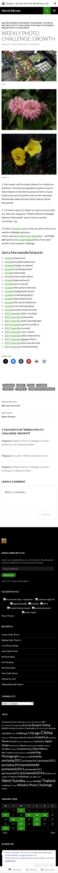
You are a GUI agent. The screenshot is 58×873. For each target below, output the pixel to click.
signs (39, 777)
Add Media (26, 239)
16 (13, 819)
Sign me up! (8, 575)
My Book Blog (8, 656)
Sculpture (13, 776)
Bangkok (37, 725)
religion (5, 777)
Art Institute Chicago (9, 725)
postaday (36, 25)
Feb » (53, 832)
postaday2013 (46, 760)
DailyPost (41, 737)
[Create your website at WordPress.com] (29, 3)
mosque (14, 749)
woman (4, 789)
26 (37, 823)
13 (44, 815)
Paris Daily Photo (10, 673)
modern (6, 748)
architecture (37, 722)
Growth (9, 258)
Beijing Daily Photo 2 (11, 640)
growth (8, 389)
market (47, 746)
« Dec (5, 832)
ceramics (7, 733)
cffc (13, 734)
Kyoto (23, 745)
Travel (14, 785)
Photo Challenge (20, 25)
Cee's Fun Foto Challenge (45, 728)
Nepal (30, 749)
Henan (19, 742)
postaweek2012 (33, 769)
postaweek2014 (32, 773)
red (54, 773)
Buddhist (21, 728)
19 (37, 819)
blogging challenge (18, 23)
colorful (47, 23)
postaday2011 (12, 760)
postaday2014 (12, 765)
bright (21, 385)
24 (21, 823)
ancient (28, 722)
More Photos (8, 615)
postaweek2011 (13, 769)
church (22, 737)
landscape (31, 746)
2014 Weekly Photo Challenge (13, 722)
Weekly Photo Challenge (15, 28)
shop (30, 777)
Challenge (35, 23)
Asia (4, 23)
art (44, 721)
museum (22, 748)
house (31, 742)
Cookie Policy (10, 861)
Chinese (5, 738)
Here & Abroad (11, 10)
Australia (27, 725)
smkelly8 (21, 44)
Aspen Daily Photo (10, 634)
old (28, 752)
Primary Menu (54, 10)
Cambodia (30, 728)
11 (29, 815)
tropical (21, 389)
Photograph (10, 756)
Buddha (5, 728)
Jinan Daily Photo (10, 651)
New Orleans (8, 752)
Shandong (23, 776)
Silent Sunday (8, 415)
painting (35, 752)
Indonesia (39, 741)
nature (6, 25)
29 (5, 828)
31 (21, 828)
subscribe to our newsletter (27, 235)
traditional (6, 785)
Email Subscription (13, 553)
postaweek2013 (11, 773)
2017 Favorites (13, 313)
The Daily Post (18, 228)
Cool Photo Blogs (10, 645)
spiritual (29, 781)
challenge (22, 733)
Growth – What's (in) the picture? (30, 455)
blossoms (9, 385)
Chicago (34, 733)
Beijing (46, 725)
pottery (48, 773)
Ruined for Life (9, 678)
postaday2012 (30, 760)
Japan (48, 741)
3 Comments (34, 44)
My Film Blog (7, 662)
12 (37, 815)
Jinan (5, 745)
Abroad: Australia (11, 404)
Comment (46, 514)
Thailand (48, 781)
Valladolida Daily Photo (12, 684)
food (13, 741)
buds (31, 385)
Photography (24, 757)
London (40, 745)
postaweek (48, 25)
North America (20, 753)
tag (15, 221)
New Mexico (41, 748)
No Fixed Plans (9, 667)
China (47, 732)
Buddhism (13, 728)
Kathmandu (14, 746)
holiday (25, 742)
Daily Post (52, 738)
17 (21, 819)
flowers (42, 385)
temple (37, 781)
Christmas (14, 737)
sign (35, 776)
